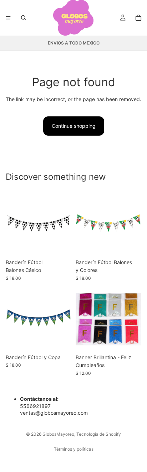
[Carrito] (138, 18)
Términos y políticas (73, 449)
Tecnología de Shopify (98, 434)
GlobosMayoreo (58, 434)
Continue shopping (74, 126)
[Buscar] (23, 18)
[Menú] (8, 18)
